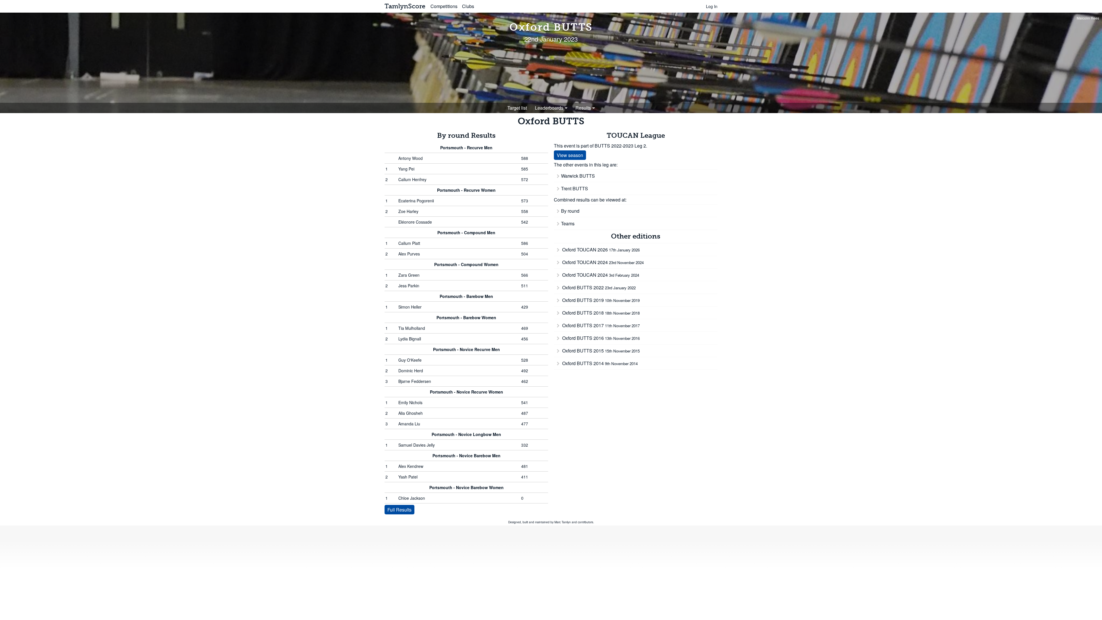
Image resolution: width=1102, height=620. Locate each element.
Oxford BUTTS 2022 (598, 287)
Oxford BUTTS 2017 (600, 325)
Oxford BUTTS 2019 (600, 300)
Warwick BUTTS (578, 176)
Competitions (443, 6)
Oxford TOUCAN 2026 (600, 249)
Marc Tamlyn (562, 522)
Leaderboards (549, 107)
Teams (568, 223)
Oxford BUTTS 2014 (599, 363)
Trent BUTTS (574, 188)
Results (583, 107)
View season (570, 155)
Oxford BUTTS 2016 (600, 338)
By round (570, 211)
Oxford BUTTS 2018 (600, 312)
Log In (711, 6)
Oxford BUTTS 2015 (600, 350)
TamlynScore (405, 6)
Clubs (468, 6)
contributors (585, 522)
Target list (517, 107)
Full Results (399, 509)
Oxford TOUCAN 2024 (602, 262)
